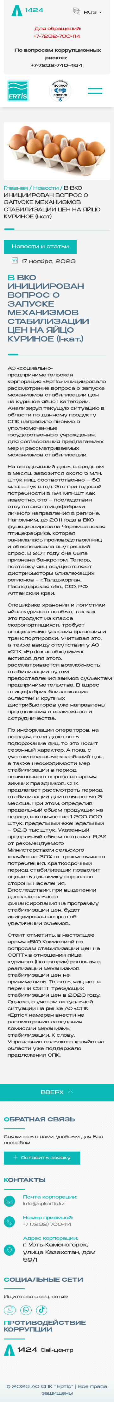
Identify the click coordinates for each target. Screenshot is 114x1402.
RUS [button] (90, 12)
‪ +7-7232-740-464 (58, 58)
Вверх (53, 1092)
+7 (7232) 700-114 (47, 1224)
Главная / (18, 188)
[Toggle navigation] (95, 91)
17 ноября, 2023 (48, 261)
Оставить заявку (45, 1158)
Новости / (47, 188)
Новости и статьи (40, 246)
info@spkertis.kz (44, 1204)
